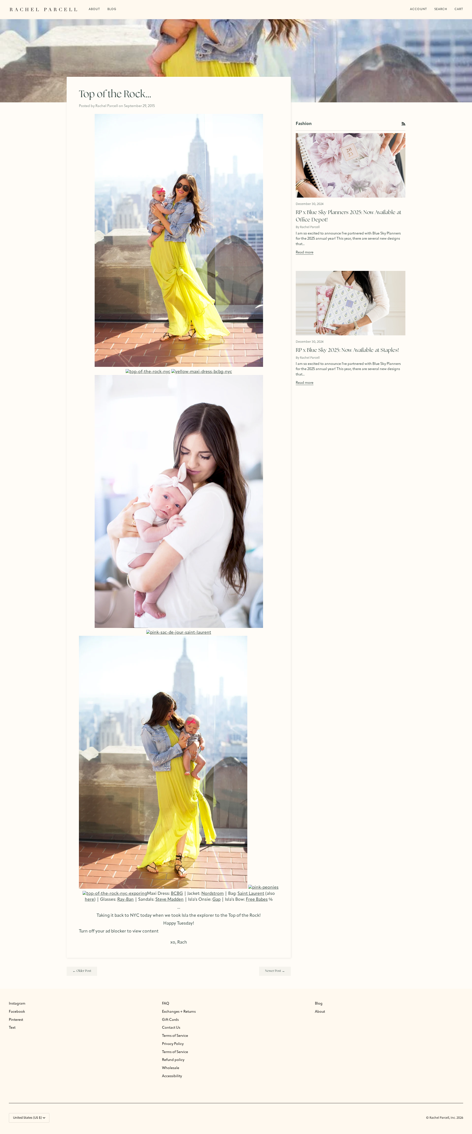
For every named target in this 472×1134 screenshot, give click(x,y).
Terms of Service (175, 1036)
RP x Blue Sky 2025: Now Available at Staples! (347, 350)
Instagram (17, 1004)
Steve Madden (169, 900)
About (320, 1012)
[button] (112, 9)
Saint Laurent (250, 894)
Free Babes (257, 900)
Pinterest (16, 1020)
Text (12, 1028)
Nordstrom (212, 894)
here (89, 900)
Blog (319, 1004)
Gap (216, 900)
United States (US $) (27, 1117)
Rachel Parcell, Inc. (443, 1117)
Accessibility (172, 1076)
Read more (304, 252)
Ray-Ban (125, 900)
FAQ (165, 1004)
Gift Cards (170, 1020)
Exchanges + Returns (179, 1012)
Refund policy (173, 1060)
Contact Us (171, 1028)
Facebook (17, 1012)
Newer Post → (275, 971)
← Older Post (82, 971)
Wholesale (170, 1068)
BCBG (177, 894)
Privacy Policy (173, 1044)
